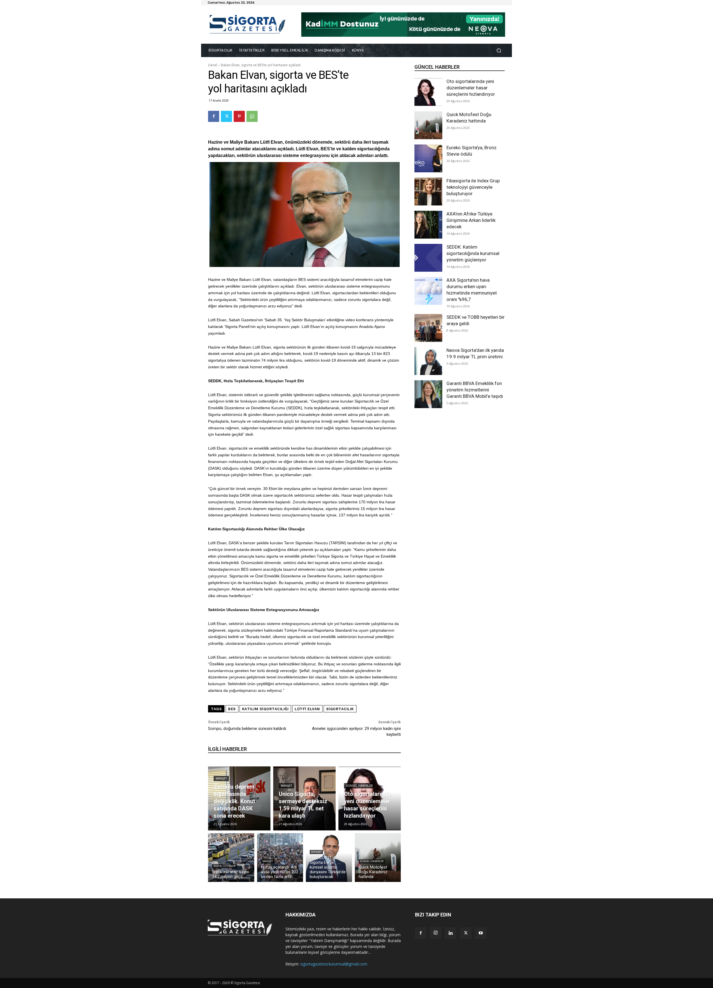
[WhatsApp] (252, 116)
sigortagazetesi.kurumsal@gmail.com (333, 964)
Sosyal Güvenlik (224, 866)
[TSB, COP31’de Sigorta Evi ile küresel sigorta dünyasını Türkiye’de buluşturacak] (329, 857)
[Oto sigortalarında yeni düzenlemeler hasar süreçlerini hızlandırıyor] (428, 92)
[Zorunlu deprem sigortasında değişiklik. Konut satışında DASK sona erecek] (239, 798)
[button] (498, 50)
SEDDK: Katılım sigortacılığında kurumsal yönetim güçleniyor (472, 253)
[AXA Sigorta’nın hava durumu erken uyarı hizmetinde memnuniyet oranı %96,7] (428, 291)
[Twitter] (226, 116)
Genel (212, 65)
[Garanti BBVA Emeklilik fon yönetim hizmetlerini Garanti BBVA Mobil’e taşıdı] (428, 394)
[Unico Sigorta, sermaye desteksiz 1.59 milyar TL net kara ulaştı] (304, 798)
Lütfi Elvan (307, 709)
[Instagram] (435, 932)
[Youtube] (480, 933)
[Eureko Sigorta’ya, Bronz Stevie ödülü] (428, 158)
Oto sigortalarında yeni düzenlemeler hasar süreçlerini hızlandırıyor (470, 88)
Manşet (221, 778)
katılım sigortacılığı (265, 709)
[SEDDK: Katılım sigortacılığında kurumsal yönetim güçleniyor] (428, 258)
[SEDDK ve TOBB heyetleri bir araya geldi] (428, 328)
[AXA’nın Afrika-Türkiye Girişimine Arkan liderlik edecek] (428, 225)
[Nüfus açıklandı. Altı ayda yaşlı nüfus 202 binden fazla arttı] (280, 857)
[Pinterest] (239, 116)
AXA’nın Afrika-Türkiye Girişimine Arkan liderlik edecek (470, 220)
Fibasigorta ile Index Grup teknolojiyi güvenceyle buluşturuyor (473, 187)
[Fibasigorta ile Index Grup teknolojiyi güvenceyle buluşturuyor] (428, 191)
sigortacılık (340, 709)
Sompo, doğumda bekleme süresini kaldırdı (247, 728)
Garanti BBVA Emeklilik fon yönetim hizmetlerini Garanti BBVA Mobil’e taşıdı (474, 390)
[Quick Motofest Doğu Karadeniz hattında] (428, 125)
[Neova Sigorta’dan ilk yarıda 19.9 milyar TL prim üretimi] (428, 361)
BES (232, 709)
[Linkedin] (450, 933)
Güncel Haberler (359, 785)
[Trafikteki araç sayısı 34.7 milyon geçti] (231, 857)
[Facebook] (213, 116)
